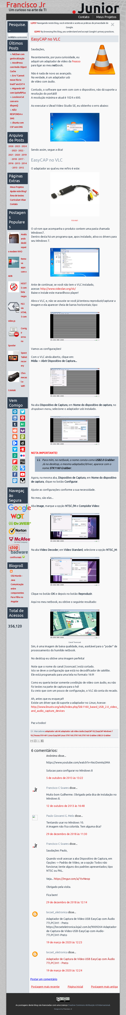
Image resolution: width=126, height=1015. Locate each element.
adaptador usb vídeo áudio (72, 731)
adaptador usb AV (53, 731)
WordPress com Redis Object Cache (18, 67)
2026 (10, 146)
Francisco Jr (25, 4)
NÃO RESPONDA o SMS (16, 114)
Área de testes (17, 195)
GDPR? (37, 31)
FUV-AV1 (74, 220)
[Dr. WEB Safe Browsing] (19, 525)
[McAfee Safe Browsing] (19, 542)
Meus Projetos (106, 17)
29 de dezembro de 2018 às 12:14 (66, 902)
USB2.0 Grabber (104, 735)
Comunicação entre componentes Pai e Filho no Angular (17, 593)
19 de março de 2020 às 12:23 (64, 942)
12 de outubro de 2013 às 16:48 (65, 805)
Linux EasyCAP (54, 735)
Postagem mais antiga (104, 986)
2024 (24, 146)
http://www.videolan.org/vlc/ (58, 288)
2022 (20, 150)
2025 (17, 146)
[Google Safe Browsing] (19, 511)
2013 (14, 167)
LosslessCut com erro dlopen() (17, 101)
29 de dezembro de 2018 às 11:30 (66, 834)
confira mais (16, 557)
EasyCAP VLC (90, 731)
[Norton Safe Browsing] (17, 534)
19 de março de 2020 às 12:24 (64, 970)
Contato (83, 17)
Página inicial (75, 986)
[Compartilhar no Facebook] (42, 740)
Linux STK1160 (67, 735)
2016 (10, 163)
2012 (21, 167)
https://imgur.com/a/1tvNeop (72, 878)
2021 (10, 155)
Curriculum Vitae (18, 200)
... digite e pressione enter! (17, 37)
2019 (24, 155)
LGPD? (34, 23)
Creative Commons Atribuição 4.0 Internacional (89, 1005)
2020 (17, 155)
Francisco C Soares (57, 787)
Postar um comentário (43, 979)
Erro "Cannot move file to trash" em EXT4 (17, 79)
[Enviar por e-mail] (31, 740)
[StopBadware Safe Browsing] (18, 553)
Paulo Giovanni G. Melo (60, 815)
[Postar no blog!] (35, 740)
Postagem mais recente (45, 986)
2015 (17, 163)
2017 (20, 159)
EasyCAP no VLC (45, 39)
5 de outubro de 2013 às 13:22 (64, 777)
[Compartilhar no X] (38, 740)
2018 (14, 159)
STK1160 (77, 735)
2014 (24, 163)
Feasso (76, 61)
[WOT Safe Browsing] (17, 519)
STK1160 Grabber (89, 735)
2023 (14, 150)
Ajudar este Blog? (18, 191)
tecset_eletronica (57, 912)
